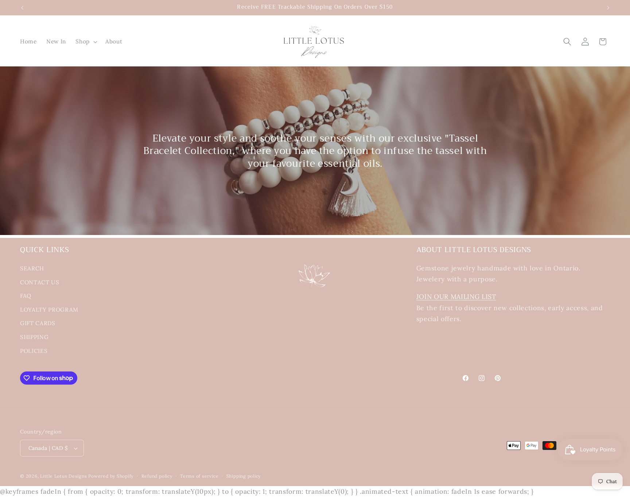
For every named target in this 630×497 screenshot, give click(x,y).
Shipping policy (243, 476)
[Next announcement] (608, 7)
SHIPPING (34, 337)
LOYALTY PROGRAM (49, 309)
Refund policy (156, 476)
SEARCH (32, 268)
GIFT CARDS (37, 323)
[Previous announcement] (22, 7)
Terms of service (199, 476)
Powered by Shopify (110, 476)
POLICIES (33, 350)
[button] (86, 41)
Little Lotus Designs (63, 476)
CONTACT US (39, 282)
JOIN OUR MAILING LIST (456, 296)
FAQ (25, 295)
